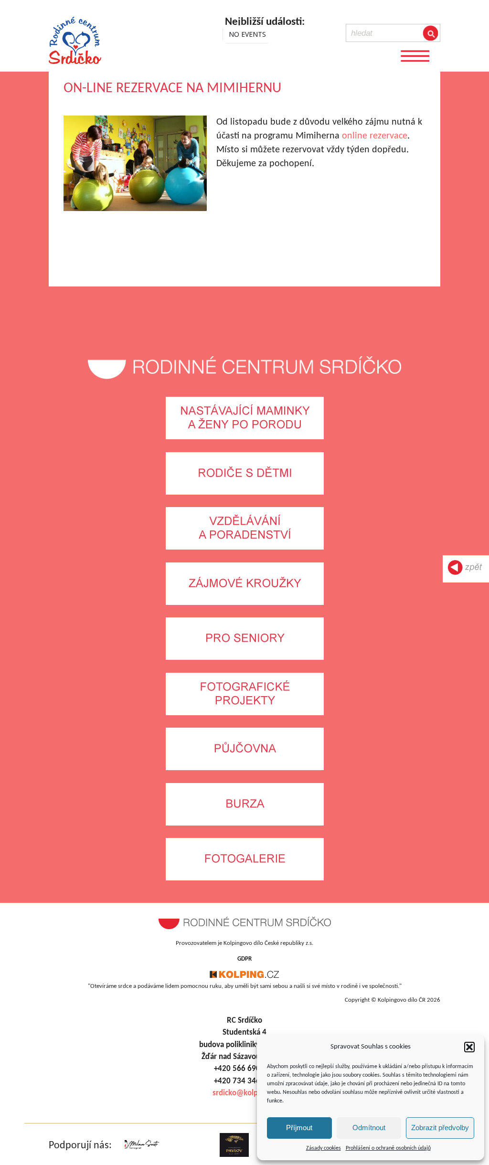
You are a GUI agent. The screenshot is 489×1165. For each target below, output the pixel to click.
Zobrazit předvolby (440, 1127)
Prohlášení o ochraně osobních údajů (388, 1148)
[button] (469, 1047)
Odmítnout (368, 1127)
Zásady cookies (323, 1148)
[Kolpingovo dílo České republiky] (244, 977)
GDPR (244, 959)
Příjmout (299, 1127)
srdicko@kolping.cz (245, 1093)
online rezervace (374, 136)
